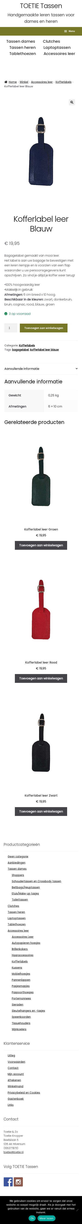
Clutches (51, 41)
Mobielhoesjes (21, 974)
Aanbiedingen (16, 863)
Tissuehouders (21, 1023)
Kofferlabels (64, 82)
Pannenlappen (21, 980)
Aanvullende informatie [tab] (21, 369)
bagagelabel (20, 350)
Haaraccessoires (22, 955)
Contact (13, 1068)
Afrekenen (14, 1080)
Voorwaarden (16, 1062)
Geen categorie (18, 856)
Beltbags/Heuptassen (26, 887)
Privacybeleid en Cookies (24, 1093)
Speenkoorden (21, 1017)
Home (13, 82)
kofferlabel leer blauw (44, 350)
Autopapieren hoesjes (26, 943)
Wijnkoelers (19, 1029)
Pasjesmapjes (21, 986)
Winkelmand (15, 1086)
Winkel (24, 82)
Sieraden (17, 1004)
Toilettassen (20, 900)
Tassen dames (21, 41)
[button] (72, 102)
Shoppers (18, 875)
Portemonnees (21, 998)
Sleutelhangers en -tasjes (28, 1011)
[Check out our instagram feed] (18, 1181)
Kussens (17, 968)
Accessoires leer (59, 53)
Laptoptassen (57, 47)
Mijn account (16, 1074)
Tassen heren (23, 47)
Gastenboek (16, 1099)
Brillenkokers (20, 949)
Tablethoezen (23, 53)
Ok (32, 1218)
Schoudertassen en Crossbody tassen (36, 881)
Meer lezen (46, 1218)
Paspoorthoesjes (23, 992)
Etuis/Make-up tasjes (25, 893)
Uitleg (11, 1055)
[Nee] (77, 1210)
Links (11, 1105)
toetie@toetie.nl (13, 1152)
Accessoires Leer (23, 937)
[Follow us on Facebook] (8, 1181)
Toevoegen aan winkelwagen (43, 328)
